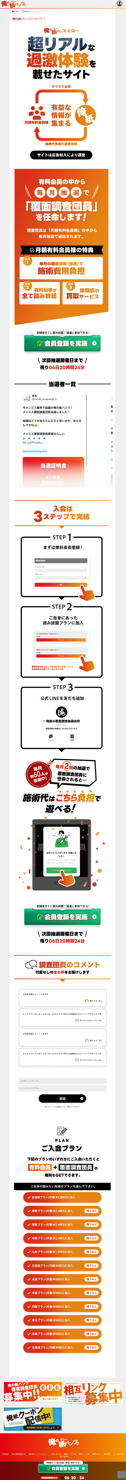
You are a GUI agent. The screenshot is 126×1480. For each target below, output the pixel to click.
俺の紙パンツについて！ (32, 11)
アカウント (119, 7)
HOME (16, 11)
